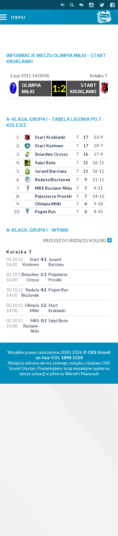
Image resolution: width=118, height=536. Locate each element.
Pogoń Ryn (45, 211)
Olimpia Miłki (48, 203)
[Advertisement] (59, 35)
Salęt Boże (45, 162)
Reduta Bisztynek (52, 179)
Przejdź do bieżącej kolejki (74, 240)
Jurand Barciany (51, 171)
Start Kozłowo (49, 145)
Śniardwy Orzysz (51, 154)
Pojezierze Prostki (53, 196)
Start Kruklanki (50, 137)
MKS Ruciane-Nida (53, 188)
